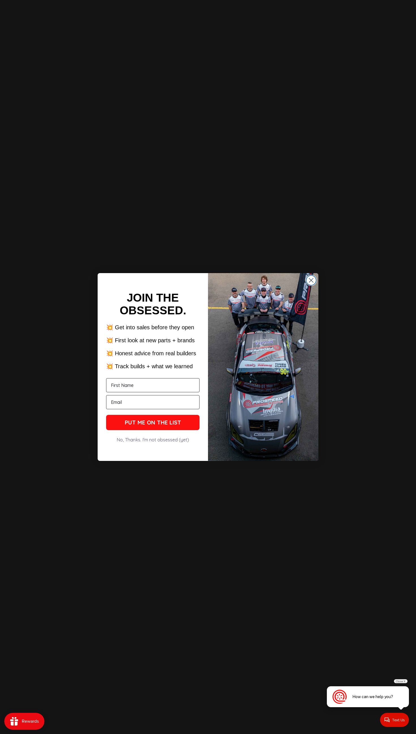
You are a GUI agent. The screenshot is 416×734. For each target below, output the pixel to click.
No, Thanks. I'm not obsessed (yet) (153, 440)
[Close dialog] (311, 280)
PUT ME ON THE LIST (153, 422)
